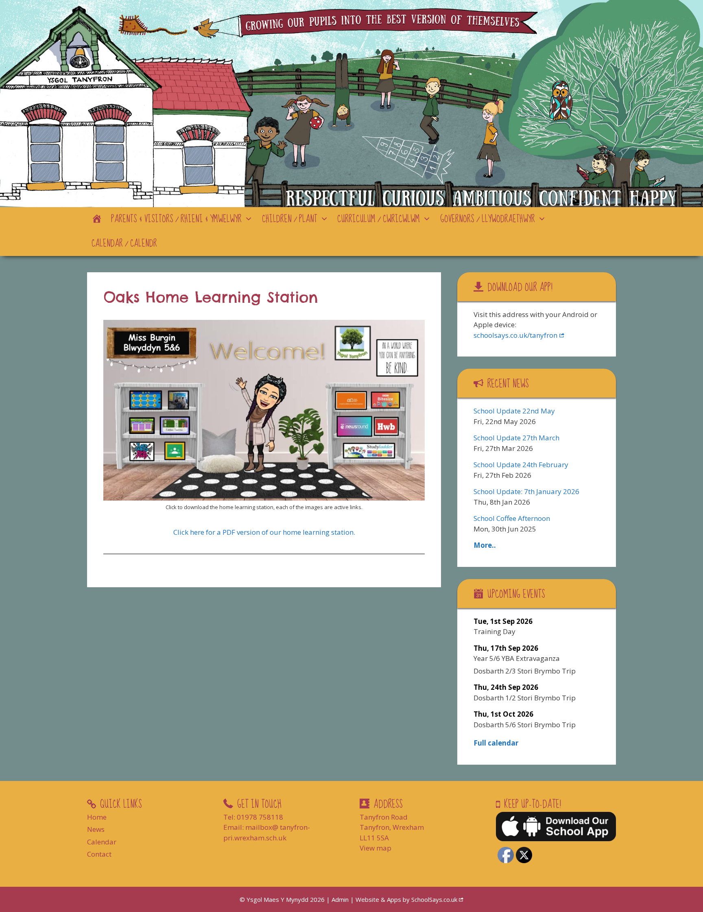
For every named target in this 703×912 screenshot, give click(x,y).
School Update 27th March (516, 437)
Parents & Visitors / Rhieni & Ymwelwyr (176, 219)
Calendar (101, 841)
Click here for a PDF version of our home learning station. (264, 532)
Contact (99, 854)
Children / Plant (289, 219)
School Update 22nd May (514, 411)
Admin (341, 899)
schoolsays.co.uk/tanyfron (515, 335)
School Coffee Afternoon (512, 518)
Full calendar (496, 743)
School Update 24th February (521, 464)
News (96, 829)
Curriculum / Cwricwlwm (378, 219)
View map (375, 848)
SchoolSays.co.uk (434, 899)
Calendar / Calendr (124, 243)
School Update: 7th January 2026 (526, 491)
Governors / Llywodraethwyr (487, 219)
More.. (485, 545)
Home (97, 817)
